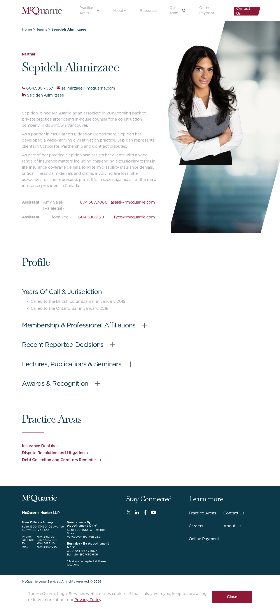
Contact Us (243, 11)
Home (27, 29)
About (117, 11)
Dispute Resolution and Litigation (53, 452)
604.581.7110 (46, 543)
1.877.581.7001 (47, 540)
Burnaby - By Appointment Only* (88, 545)
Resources (148, 11)
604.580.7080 (47, 546)
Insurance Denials (38, 445)
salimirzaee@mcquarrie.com (88, 88)
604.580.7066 (93, 202)
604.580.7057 (39, 88)
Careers (196, 526)
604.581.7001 (46, 536)
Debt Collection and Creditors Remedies (60, 459)
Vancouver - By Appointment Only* (82, 524)
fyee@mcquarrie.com (134, 217)
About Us (232, 526)
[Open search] (183, 10)
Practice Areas (86, 10)
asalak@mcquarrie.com (133, 202)
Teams (41, 29)
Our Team (174, 10)
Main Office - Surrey (37, 522)
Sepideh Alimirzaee (45, 95)
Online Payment (206, 10)
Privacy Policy (87, 599)
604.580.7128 (91, 217)
